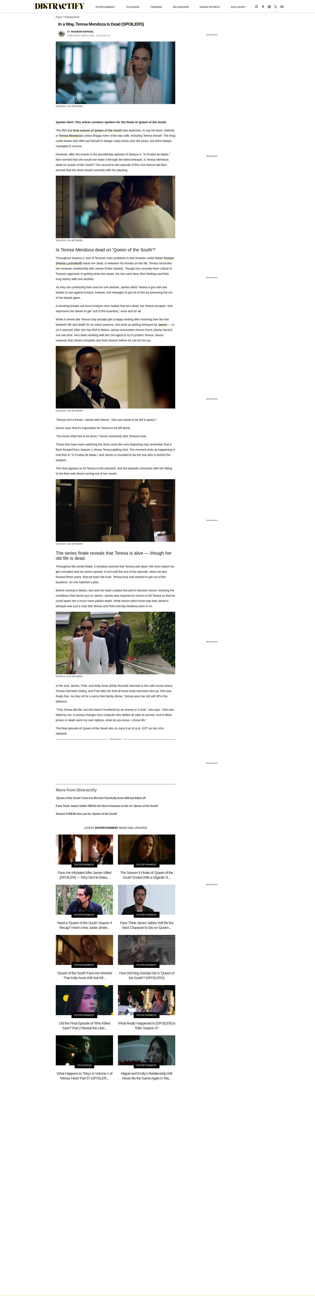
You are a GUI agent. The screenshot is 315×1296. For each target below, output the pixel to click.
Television (132, 7)
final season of (97, 130)
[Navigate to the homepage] (60, 6)
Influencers (181, 7)
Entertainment (105, 7)
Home (59, 17)
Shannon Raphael (82, 31)
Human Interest (210, 7)
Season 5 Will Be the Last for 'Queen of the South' (86, 813)
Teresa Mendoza (70, 135)
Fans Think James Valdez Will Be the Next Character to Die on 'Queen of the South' (107, 806)
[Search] (256, 6)
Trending (156, 7)
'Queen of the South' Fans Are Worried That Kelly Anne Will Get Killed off (101, 798)
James (162, 324)
